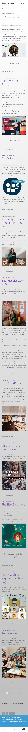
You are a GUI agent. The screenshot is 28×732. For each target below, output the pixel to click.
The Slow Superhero (13, 504)
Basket (21, 728)
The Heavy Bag (5, 456)
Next (20, 693)
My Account (4, 729)
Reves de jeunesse (15, 40)
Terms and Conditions (17, 703)
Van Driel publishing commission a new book (13, 222)
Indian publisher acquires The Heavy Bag (13, 578)
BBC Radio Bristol (11, 383)
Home (4, 9)
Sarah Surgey (8, 3)
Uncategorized (9, 71)
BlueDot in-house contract (12, 160)
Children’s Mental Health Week (11, 447)
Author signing (10, 633)
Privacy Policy (5, 703)
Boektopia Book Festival (11, 82)
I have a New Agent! (13, 16)
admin (14, 13)
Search (14, 729)
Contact (4, 706)
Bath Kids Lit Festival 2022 (13, 282)
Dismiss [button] (3, 725)
